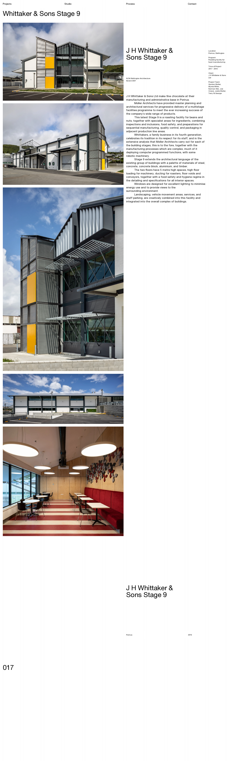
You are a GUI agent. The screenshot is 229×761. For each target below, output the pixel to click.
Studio (68, 4)
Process (130, 4)
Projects (7, 4)
